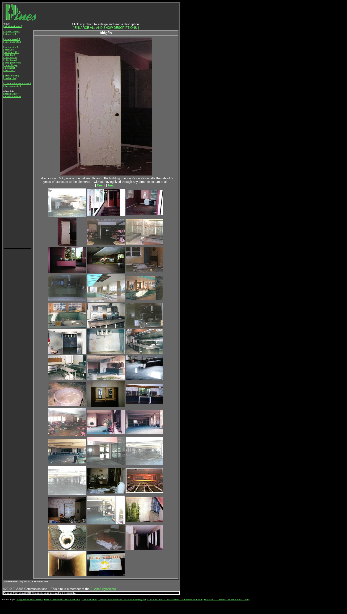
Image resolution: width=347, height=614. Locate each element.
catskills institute (12, 96)
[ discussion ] (11, 75)
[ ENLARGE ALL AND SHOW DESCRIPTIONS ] (106, 27)
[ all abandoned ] (12, 26)
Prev (100, 185)
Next (111, 185)
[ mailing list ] (10, 78)
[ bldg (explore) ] (12, 62)
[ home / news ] (11, 31)
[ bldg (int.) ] (9, 55)
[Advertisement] (17, 177)
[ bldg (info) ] (10, 60)
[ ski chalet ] (9, 68)
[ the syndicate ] (12, 86)
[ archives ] (9, 49)
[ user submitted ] (12, 42)
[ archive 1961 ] (11, 52)
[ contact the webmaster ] (17, 83)
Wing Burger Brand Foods (29, 599)
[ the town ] (9, 70)
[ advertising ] (10, 47)
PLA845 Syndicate (103, 589)
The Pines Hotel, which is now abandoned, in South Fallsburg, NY (114, 599)
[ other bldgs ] (10, 65)
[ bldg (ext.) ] (10, 57)
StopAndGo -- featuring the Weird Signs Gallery (227, 599)
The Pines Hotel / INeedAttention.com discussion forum (175, 599)
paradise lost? (11, 93)
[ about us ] (9, 34)
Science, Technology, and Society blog (62, 599)
